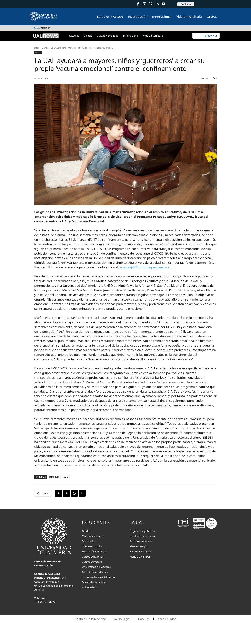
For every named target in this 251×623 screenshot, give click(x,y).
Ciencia (45, 47)
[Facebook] (138, 4)
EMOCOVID (54, 477)
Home (65, 477)
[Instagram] (144, 4)
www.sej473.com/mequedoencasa (144, 267)
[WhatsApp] (74, 493)
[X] (66, 493)
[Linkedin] (82, 493)
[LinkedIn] (157, 4)
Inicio (36, 47)
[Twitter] (151, 4)
